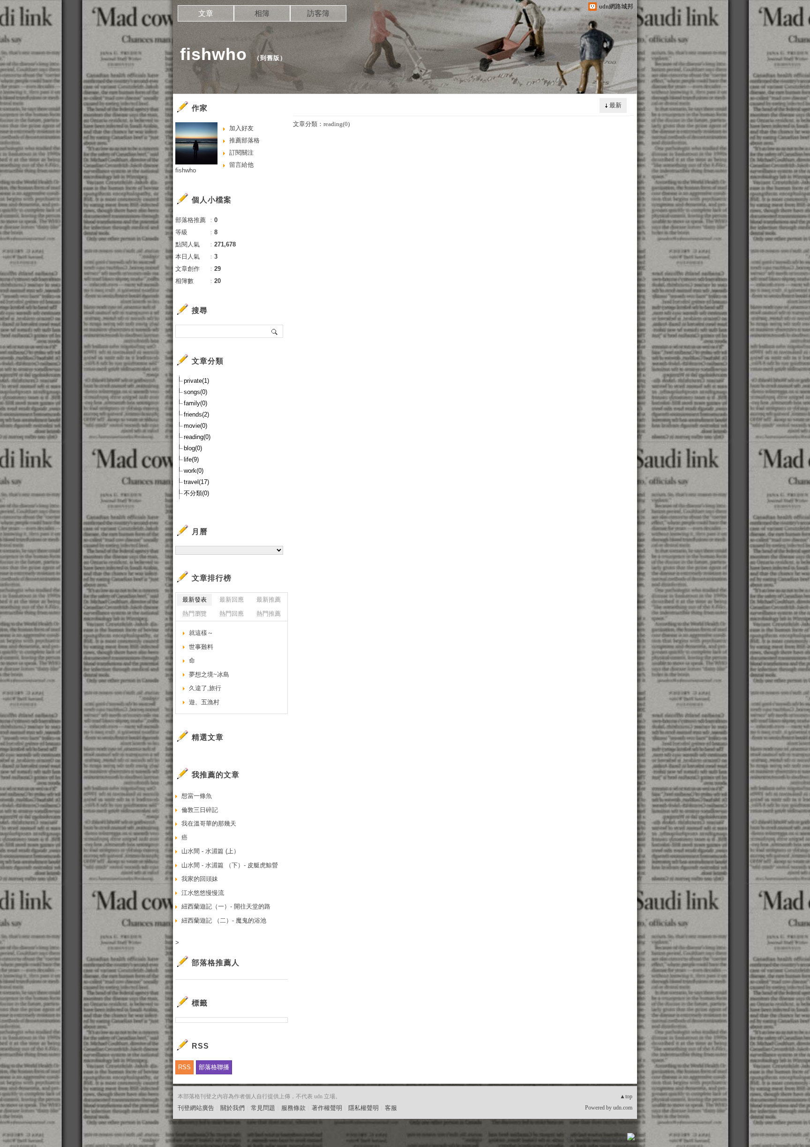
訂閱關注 (241, 152)
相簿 (262, 13)
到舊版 (270, 57)
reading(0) (197, 436)
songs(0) (195, 391)
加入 (589, 1139)
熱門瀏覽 (194, 613)
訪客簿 (318, 13)
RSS (184, 1067)
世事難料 (201, 646)
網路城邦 (612, 1139)
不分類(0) (196, 493)
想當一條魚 (196, 795)
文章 (205, 13)
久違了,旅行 (205, 688)
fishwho (213, 54)
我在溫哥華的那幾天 (208, 823)
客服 (391, 1107)
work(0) (193, 470)
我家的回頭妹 (199, 878)
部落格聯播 (214, 1067)
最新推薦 (268, 599)
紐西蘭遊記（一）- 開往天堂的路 (225, 906)
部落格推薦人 (216, 963)
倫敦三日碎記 (199, 809)
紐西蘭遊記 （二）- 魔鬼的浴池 (223, 920)
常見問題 (263, 1107)
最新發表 (194, 599)
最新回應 (231, 599)
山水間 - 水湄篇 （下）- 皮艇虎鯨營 (229, 865)
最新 (615, 105)
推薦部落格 (244, 140)
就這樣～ (201, 632)
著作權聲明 (327, 1107)
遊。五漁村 (204, 702)
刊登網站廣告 (196, 1107)
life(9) (191, 459)
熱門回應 (231, 613)
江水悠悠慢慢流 (202, 892)
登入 (572, 1139)
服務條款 (293, 1107)
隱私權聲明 (363, 1107)
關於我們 (232, 1107)
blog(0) (193, 448)
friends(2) (196, 414)
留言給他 (241, 164)
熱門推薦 (268, 613)
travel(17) (196, 481)
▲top (626, 1096)
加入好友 (241, 128)
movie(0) (195, 425)
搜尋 (275, 331)
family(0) (195, 403)
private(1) (196, 380)
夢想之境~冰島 (209, 674)
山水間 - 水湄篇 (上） (210, 851)
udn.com (622, 1107)
